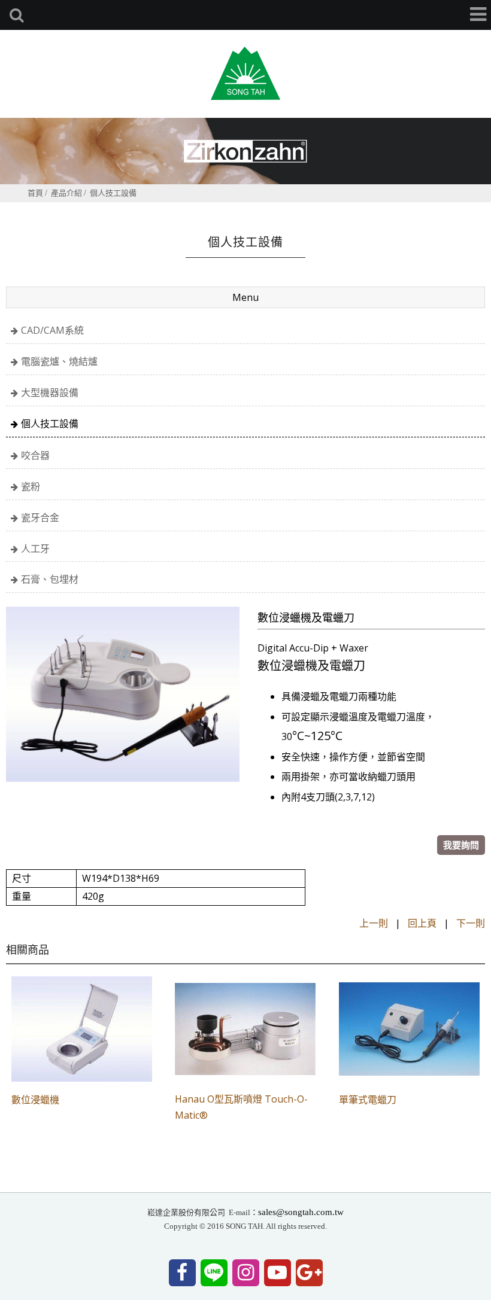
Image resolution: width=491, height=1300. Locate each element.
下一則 (470, 923)
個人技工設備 (113, 192)
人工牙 (35, 548)
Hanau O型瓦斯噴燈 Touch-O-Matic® (241, 1107)
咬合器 (35, 455)
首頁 (35, 192)
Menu (245, 297)
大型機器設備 (49, 392)
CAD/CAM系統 (52, 330)
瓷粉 (30, 486)
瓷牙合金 (40, 517)
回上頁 (422, 923)
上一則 (373, 923)
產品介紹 (66, 192)
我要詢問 (461, 845)
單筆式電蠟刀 (367, 1099)
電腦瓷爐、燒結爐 (59, 361)
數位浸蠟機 (35, 1099)
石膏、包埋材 (49, 579)
